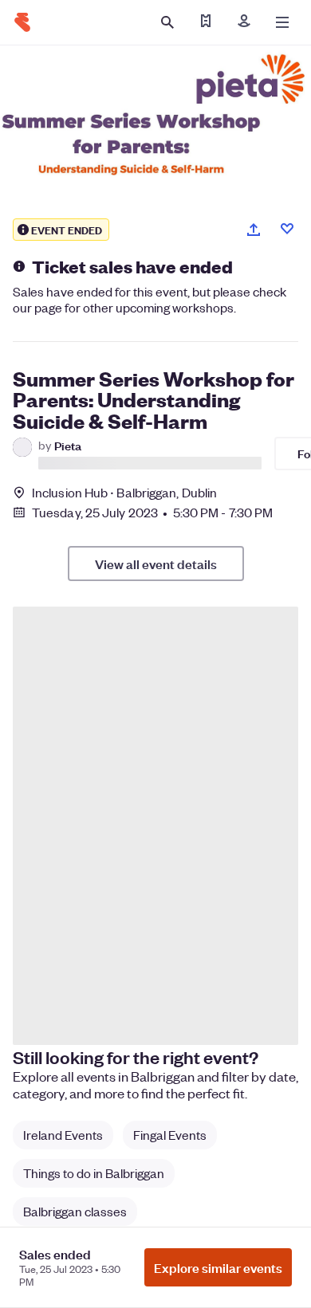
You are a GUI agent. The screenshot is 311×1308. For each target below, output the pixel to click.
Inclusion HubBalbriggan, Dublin (124, 492)
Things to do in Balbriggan (93, 1173)
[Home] (22, 22)
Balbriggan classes (75, 1211)
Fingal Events (170, 1134)
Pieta (67, 445)
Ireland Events (63, 1134)
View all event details (156, 563)
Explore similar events (218, 1267)
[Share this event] (254, 229)
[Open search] (167, 22)
